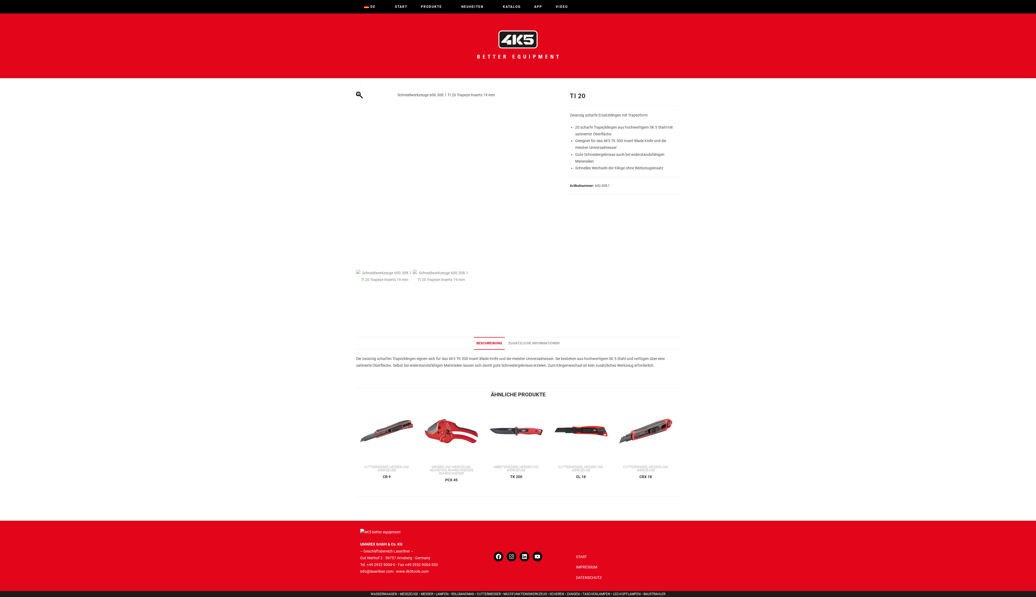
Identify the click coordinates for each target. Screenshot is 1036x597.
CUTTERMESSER (376, 467)
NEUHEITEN (438, 470)
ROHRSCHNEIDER (460, 470)
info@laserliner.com (376, 571)
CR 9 (387, 477)
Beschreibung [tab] (489, 343)
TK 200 (516, 477)
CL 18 (581, 477)
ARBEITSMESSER (506, 467)
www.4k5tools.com (412, 571)
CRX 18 (645, 477)
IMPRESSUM (586, 567)
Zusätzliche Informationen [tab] (534, 343)
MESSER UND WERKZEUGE (393, 468)
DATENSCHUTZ (589, 577)
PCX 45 (451, 480)
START (581, 557)
